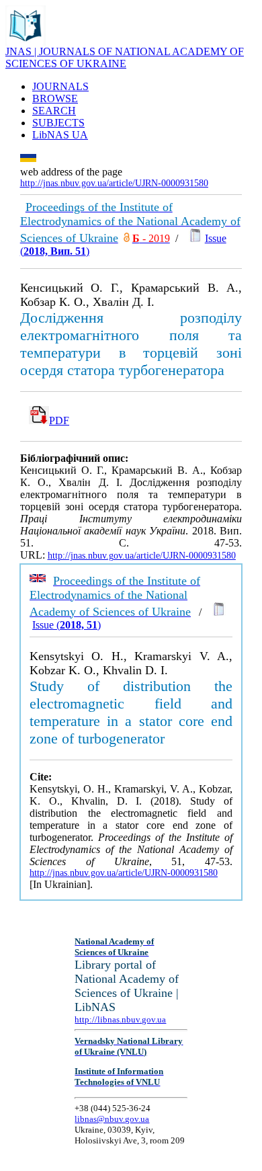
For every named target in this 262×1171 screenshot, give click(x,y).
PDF (59, 420)
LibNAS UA (60, 134)
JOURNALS (60, 86)
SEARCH (54, 110)
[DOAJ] (127, 238)
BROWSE (55, 98)
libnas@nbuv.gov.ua (112, 1119)
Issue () (66, 625)
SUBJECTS (58, 122)
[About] (25, 42)
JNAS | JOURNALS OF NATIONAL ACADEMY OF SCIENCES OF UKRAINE (124, 57)
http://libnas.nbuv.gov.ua (120, 1019)
